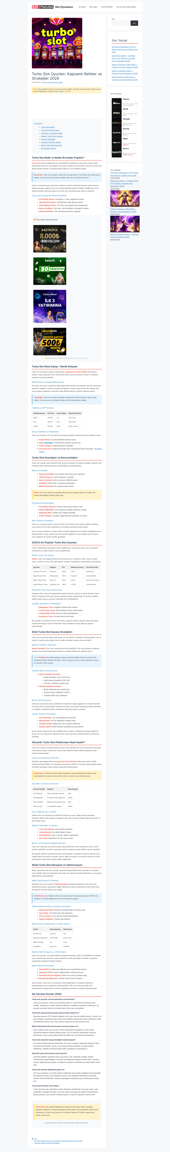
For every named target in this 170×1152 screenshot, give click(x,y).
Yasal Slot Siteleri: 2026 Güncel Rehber (47, 1143)
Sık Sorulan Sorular (48, 148)
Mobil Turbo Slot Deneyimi (51, 145)
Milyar (125, 139)
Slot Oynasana (64, 6)
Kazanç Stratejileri (48, 139)
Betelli (125, 109)
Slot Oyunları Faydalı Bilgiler (126, 7)
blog (35, 1139)
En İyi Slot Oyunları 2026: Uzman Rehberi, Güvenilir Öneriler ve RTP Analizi (58, 1141)
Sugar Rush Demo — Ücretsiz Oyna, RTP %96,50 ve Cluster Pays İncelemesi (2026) (123, 58)
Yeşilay (61, 91)
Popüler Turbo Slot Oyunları (52, 136)
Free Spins (48, 443)
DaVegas (126, 119)
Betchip (126, 129)
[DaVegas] (117, 127)
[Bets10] (117, 157)
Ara (113, 19)
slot (38, 524)
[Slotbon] (117, 107)
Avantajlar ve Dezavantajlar (52, 133)
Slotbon (126, 99)
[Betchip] (117, 137)
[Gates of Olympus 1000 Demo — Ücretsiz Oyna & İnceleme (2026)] (125, 206)
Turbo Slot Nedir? (48, 127)
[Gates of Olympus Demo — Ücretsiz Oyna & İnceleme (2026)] (125, 232)
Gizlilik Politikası (107, 7)
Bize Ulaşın (93, 7)
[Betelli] (117, 117)
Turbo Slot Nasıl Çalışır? (50, 130)
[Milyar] (117, 147)
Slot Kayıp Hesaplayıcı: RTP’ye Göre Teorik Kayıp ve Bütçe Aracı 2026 (125, 49)
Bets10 (126, 149)
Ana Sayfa (82, 7)
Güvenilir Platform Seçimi (51, 142)
